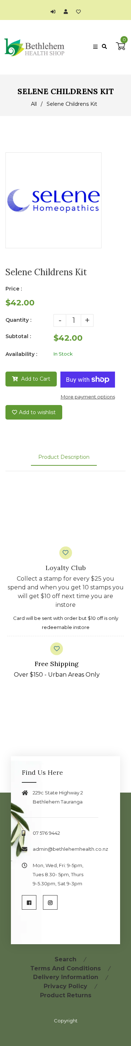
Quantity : (18, 320)
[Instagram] (50, 902)
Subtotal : (18, 336)
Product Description (64, 457)
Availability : (21, 354)
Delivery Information (65, 977)
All (34, 104)
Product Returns (65, 995)
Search (65, 959)
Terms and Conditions (65, 968)
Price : (13, 288)
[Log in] (55, 12)
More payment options (88, 397)
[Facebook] (29, 902)
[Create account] (67, 12)
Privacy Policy (65, 986)
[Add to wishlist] (78, 12)
